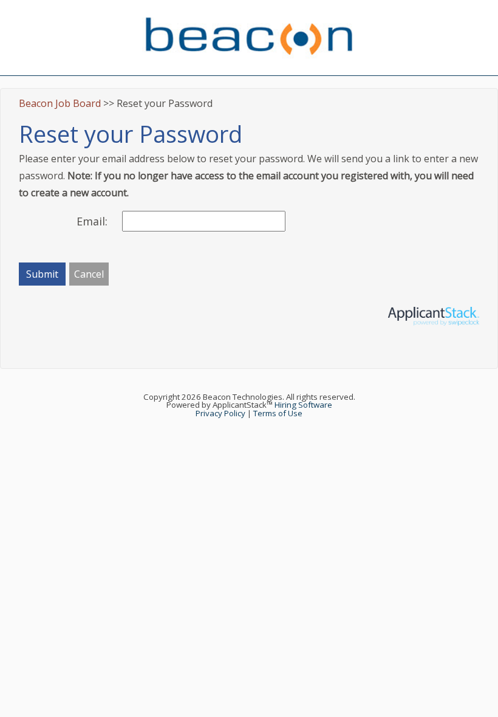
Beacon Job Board (60, 103)
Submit (42, 274)
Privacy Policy (220, 413)
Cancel (89, 274)
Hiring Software (303, 404)
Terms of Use (277, 413)
